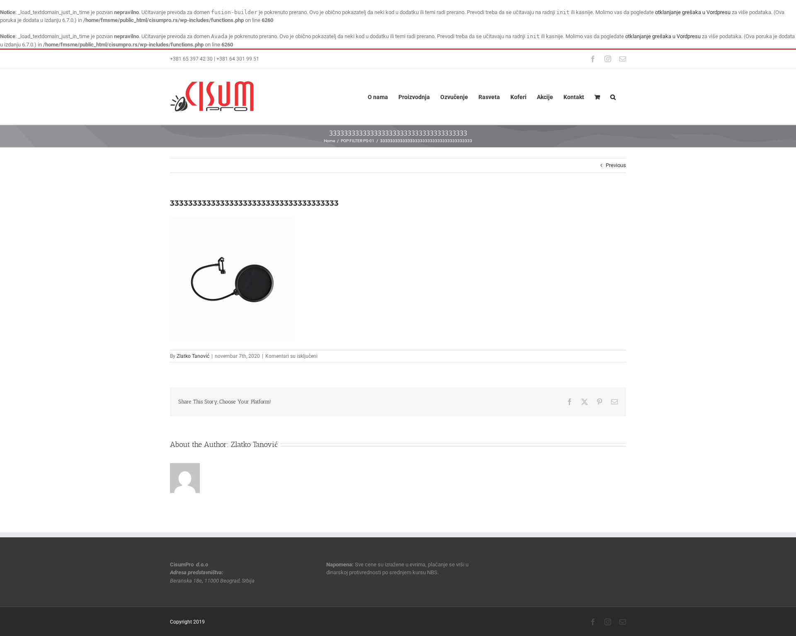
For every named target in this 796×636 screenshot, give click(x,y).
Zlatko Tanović (193, 356)
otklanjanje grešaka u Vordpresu (692, 12)
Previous (616, 165)
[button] (613, 96)
